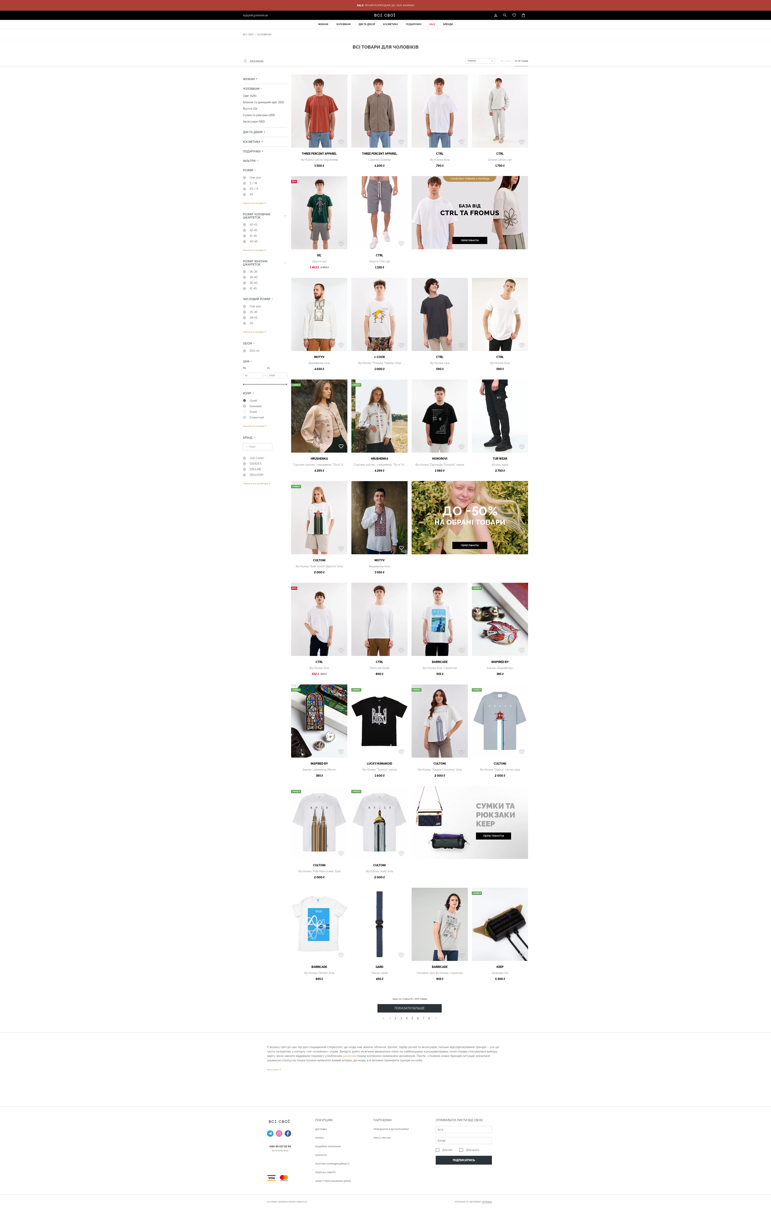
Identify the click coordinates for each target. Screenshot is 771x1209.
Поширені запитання (328, 1146)
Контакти (321, 1155)
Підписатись (464, 1160)
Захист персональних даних (333, 1181)
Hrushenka (319, 458)
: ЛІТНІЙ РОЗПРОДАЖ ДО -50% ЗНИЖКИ (385, 5)
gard (379, 967)
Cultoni (319, 560)
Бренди (448, 24)
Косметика (390, 24)
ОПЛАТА (319, 1138)
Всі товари (506, 61)
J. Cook (379, 357)
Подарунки (413, 24)
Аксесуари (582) (254, 121)
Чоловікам (343, 24)
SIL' (319, 255)
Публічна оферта (325, 1172)
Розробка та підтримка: (473, 1202)
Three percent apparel (319, 153)
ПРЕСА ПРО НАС (382, 1138)
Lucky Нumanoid (379, 763)
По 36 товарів (521, 61)
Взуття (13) (250, 108)
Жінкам (323, 24)
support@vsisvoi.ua (255, 15)
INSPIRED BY (500, 662)
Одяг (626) (249, 95)
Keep (500, 967)
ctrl (439, 153)
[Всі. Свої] (385, 15)
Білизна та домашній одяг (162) (263, 102)
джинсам (349, 1056)
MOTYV (319, 357)
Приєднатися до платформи (391, 1129)
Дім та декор (367, 24)
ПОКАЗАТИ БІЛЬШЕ (410, 1008)
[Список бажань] (514, 15)
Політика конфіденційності (332, 1164)
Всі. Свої (248, 34)
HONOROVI (439, 458)
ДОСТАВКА (321, 1129)
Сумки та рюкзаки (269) (259, 115)
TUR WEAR (500, 458)
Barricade (440, 662)
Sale (432, 24)
